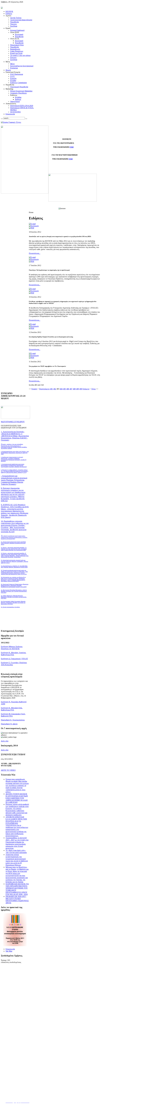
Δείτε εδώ (4, 741)
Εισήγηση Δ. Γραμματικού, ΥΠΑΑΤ (14, 659)
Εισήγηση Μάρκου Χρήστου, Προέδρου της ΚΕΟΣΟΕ (12, 648)
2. (14, 446)
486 (67, 389)
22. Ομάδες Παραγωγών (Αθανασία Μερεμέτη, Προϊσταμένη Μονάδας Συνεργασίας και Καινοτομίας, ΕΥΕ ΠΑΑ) (14, 597)
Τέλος (93, 389)
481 (51, 389)
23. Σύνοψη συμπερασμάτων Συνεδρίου (10, 607)
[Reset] (26, 118)
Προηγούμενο (44, 389)
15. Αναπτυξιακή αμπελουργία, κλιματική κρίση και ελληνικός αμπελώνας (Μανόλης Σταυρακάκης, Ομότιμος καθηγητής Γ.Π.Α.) (14, 561)
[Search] (2, 118)
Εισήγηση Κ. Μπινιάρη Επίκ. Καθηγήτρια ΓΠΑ (12, 709)
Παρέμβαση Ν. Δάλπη (9, 724)
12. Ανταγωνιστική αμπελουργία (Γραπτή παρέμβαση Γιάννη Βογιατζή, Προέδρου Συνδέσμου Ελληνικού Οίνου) (13, 543)
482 (54, 389)
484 (61, 389)
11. (14, 537)
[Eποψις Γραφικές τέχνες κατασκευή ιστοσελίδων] (11, 122)
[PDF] (31, 228)
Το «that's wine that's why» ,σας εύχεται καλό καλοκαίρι (16, 851)
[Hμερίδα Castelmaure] (15, 946)
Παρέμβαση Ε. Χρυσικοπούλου (13, 720)
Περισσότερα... (34, 253)
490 (80, 389)
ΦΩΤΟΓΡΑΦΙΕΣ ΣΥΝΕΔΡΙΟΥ (13, 422)
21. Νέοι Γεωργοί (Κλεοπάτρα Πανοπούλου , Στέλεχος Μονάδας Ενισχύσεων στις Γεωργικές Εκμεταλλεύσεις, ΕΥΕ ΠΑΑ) (14, 591)
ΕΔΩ (72, 147)
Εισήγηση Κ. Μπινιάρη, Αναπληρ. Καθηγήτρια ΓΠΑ (13, 654)
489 (77, 389)
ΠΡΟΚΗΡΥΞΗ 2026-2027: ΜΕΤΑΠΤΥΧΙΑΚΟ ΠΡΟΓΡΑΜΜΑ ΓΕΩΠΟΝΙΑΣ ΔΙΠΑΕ (17, 899)
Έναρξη (34, 389)
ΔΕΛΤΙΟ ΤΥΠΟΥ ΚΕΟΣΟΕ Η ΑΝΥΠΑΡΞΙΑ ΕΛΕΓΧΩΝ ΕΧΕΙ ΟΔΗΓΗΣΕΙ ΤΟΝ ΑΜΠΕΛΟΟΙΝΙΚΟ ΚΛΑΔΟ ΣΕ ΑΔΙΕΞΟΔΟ (17, 798)
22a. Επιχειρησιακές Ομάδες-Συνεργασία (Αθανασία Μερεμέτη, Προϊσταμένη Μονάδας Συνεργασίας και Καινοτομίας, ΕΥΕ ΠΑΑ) (13, 603)
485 (64, 389)
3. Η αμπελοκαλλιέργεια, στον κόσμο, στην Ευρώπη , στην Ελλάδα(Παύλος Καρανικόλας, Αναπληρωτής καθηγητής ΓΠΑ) (15, 453)
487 (71, 389)
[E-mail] (32, 224)
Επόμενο (86, 389)
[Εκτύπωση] (34, 226)
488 (74, 389)
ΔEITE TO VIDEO (8, 770)
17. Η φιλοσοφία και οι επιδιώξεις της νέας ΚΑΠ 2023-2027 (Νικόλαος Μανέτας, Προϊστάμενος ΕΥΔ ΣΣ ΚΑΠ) (14, 566)
